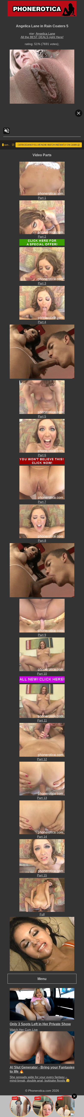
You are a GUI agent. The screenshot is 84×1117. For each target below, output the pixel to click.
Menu (42, 979)
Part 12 (42, 759)
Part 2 (42, 236)
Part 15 (42, 875)
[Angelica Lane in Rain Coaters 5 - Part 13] (42, 794)
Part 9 (42, 635)
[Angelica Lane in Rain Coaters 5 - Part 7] (42, 498)
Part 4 (42, 322)
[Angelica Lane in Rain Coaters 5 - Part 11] (42, 717)
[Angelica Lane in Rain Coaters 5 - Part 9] (42, 631)
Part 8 (42, 540)
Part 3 (42, 283)
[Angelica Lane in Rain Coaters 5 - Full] (42, 911)
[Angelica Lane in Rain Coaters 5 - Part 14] (42, 833)
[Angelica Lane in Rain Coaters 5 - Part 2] (42, 233)
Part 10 (42, 673)
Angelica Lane (45, 33)
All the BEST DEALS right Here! (42, 37)
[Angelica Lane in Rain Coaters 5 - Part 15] (42, 872)
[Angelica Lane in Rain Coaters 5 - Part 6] (42, 451)
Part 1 (42, 198)
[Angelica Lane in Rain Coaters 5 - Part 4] (42, 318)
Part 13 (42, 798)
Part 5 (42, 416)
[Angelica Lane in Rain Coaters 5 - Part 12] (42, 755)
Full (42, 914)
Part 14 (42, 836)
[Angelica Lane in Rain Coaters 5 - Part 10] (42, 670)
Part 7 (42, 502)
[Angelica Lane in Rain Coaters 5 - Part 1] (42, 194)
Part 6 (42, 455)
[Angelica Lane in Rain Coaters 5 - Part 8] (42, 537)
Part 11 (42, 720)
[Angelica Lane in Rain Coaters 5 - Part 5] (42, 413)
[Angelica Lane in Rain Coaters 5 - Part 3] (42, 280)
